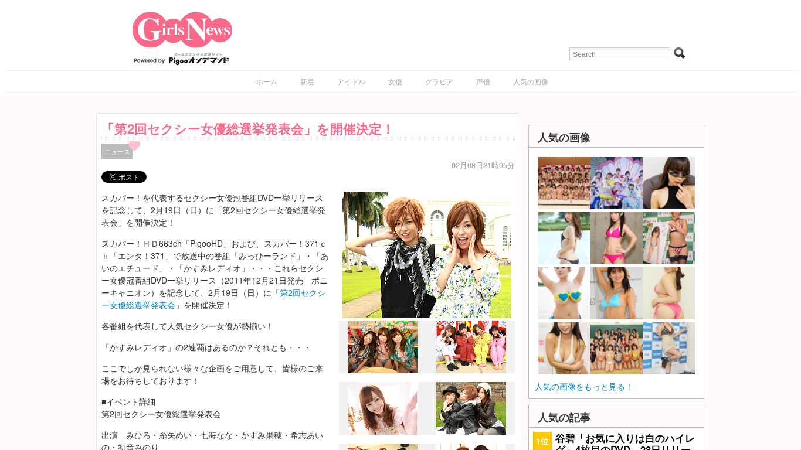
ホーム (266, 81)
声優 (483, 81)
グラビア (439, 81)
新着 (307, 81)
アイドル (351, 81)
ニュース (117, 151)
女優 (395, 81)
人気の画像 (530, 81)
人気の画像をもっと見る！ (584, 386)
